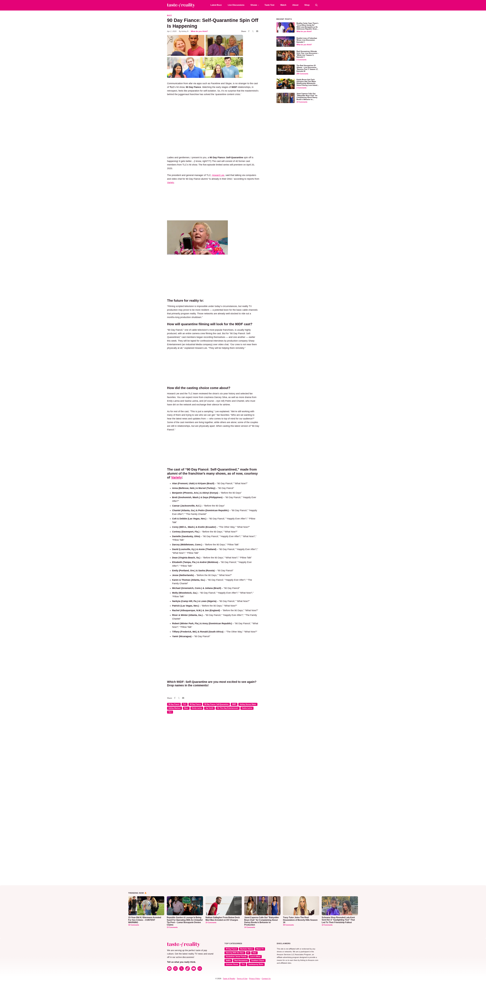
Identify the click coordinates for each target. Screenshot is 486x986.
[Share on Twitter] (253, 31)
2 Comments (301, 60)
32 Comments (133, 925)
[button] (316, 5)
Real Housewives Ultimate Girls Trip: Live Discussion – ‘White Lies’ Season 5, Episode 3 (308, 54)
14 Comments (302, 102)
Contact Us (266, 979)
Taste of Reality (229, 979)
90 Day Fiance (195, 704)
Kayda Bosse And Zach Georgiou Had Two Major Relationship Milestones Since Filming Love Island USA (307, 83)
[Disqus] (213, 752)
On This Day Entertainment (227, 708)
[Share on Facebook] (249, 31)
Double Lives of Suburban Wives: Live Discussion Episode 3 (307, 40)
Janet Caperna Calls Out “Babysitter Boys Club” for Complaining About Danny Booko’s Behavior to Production (307, 97)
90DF (234, 704)
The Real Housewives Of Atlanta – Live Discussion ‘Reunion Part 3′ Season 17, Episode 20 (307, 68)
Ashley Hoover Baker (248, 704)
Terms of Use (242, 979)
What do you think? (199, 31)
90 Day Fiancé (173, 704)
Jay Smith (209, 708)
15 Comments (172, 927)
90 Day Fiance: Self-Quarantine (216, 704)
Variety (170, 182)
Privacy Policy (254, 979)
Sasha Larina (247, 708)
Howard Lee (218, 175)
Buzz (169, 15)
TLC (184, 704)
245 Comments (302, 74)
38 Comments (288, 925)
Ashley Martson (174, 708)
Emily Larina (197, 708)
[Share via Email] (257, 31)
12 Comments (327, 925)
